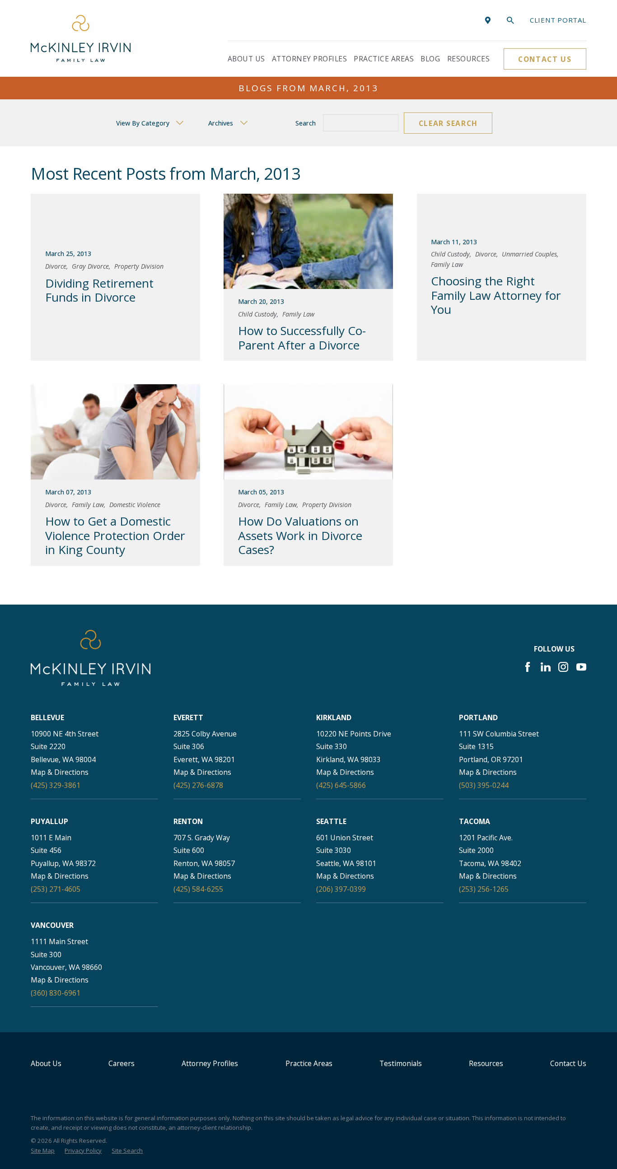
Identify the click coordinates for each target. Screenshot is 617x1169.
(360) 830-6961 (55, 993)
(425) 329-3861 (55, 785)
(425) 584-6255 (198, 889)
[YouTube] (581, 667)
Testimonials (400, 1063)
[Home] (81, 38)
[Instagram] (563, 667)
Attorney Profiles (210, 1063)
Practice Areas (308, 1063)
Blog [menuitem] (430, 59)
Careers (121, 1063)
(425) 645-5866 (341, 785)
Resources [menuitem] (468, 59)
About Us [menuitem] (246, 59)
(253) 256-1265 (484, 889)
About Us (46, 1063)
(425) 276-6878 (198, 785)
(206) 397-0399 (341, 889)
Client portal (558, 19)
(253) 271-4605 (55, 889)
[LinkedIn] (546, 667)
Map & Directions (60, 772)
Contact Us (544, 59)
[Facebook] (528, 667)
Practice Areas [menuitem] (384, 59)
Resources (486, 1063)
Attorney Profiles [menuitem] (309, 59)
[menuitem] (43, 1151)
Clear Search (448, 123)
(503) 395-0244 (484, 785)
